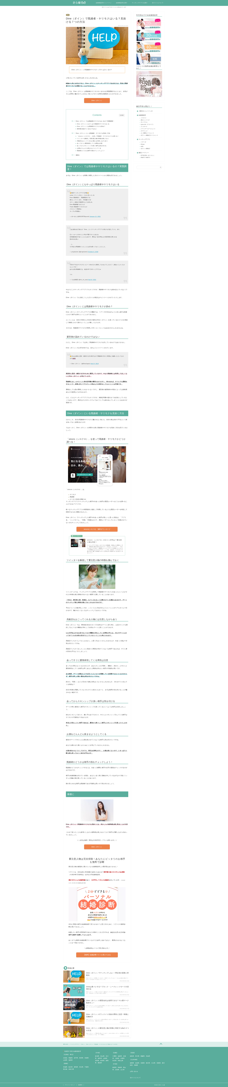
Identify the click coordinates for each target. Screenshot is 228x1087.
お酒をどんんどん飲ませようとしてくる (89, 148)
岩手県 (76, 1058)
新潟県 (97, 1056)
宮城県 (87, 1058)
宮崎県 (159, 1063)
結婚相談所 (142, 115)
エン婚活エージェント (147, 133)
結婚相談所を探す (121, 2)
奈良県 (114, 1060)
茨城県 (65, 1067)
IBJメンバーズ (145, 120)
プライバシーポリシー (70, 1084)
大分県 (153, 1063)
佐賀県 (137, 1063)
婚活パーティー (144, 152)
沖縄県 (136, 1065)
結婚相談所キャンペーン (104, 2)
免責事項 (80, 1084)
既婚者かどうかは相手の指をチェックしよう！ (91, 150)
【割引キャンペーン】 (146, 111)
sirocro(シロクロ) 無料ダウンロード (97, 529)
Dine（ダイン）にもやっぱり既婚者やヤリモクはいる (93, 124)
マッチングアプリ (144, 139)
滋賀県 (120, 1056)
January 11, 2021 (95, 216)
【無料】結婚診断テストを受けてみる (97, 955)
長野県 (97, 1060)
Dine (68, 14)
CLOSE (122, 115)
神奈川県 (71, 1069)
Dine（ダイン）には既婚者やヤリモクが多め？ (91, 126)
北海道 (65, 1058)
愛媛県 (143, 1056)
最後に (78, 155)
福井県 (100, 1058)
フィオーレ (144, 126)
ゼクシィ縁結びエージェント (149, 135)
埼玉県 (81, 1067)
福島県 (71, 1060)
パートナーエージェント (148, 128)
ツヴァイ (143, 118)
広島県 (117, 1069)
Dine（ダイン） (97, 100)
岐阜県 (102, 1060)
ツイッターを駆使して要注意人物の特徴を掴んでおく (93, 138)
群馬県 (76, 1067)
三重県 (114, 1056)
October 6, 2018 (93, 251)
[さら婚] (80, 3)
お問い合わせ (134, 1071)
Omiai (143, 144)
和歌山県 (120, 1060)
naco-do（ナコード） (147, 124)
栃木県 (71, 1067)
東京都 (65, 1069)
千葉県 (87, 1067)
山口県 (123, 1069)
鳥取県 (114, 1067)
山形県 (65, 1060)
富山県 (102, 1056)
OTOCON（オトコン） (148, 155)
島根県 (120, 1067)
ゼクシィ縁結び (145, 148)
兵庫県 (123, 1058)
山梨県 (105, 1058)
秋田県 (81, 1058)
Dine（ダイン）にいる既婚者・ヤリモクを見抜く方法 (93, 133)
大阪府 (117, 1058)
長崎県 (143, 1063)
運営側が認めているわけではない (87, 129)
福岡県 (132, 1063)
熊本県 (148, 1063)
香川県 (137, 1056)
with (142, 146)
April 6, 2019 (95, 363)
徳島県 (132, 1056)
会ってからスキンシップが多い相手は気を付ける (91, 145)
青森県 (71, 1058)
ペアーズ (143, 142)
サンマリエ (144, 122)
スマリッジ (144, 131)
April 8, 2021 (92, 279)
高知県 (148, 1056)
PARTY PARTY (145, 157)
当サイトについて (157, 2)
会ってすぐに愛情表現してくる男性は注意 (89, 143)
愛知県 (100, 1062)
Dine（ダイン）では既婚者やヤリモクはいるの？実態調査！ (95, 121)
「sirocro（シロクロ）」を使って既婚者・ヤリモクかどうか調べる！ (98, 136)
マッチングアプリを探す (140, 2)
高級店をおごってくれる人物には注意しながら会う (92, 141)
